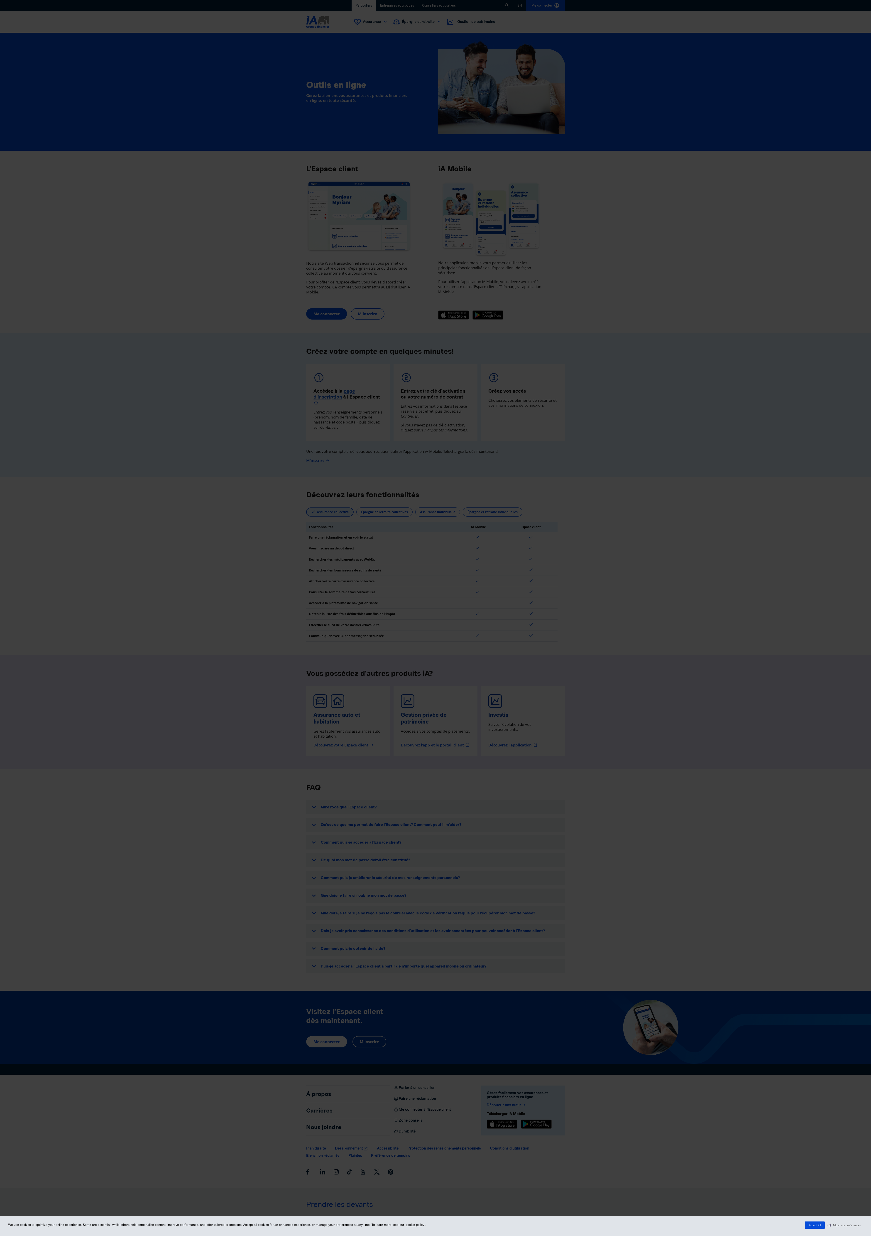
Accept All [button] (815, 1225)
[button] (844, 1225)
